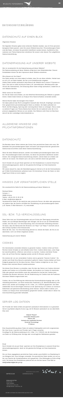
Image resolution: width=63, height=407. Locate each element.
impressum (10, 373)
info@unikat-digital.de (10, 362)
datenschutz (28, 373)
